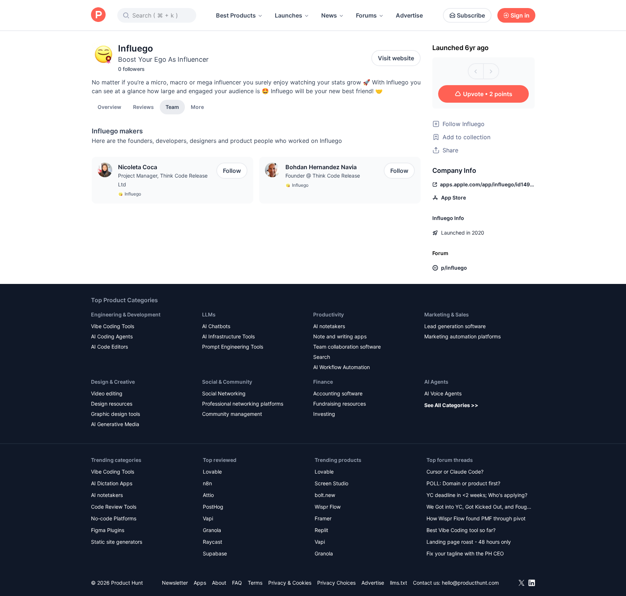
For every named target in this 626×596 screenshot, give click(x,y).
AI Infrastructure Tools (228, 336)
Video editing (106, 393)
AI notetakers (329, 326)
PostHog (213, 507)
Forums (366, 15)
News (329, 15)
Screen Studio (331, 483)
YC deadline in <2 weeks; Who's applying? (476, 495)
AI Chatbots (216, 326)
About (219, 583)
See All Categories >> (451, 405)
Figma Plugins (107, 530)
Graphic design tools (115, 414)
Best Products (236, 15)
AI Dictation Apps (111, 483)
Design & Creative (113, 382)
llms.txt (398, 583)
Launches (288, 15)
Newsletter (175, 583)
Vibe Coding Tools (112, 326)
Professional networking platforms (242, 404)
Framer (323, 518)
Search (321, 357)
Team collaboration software (347, 346)
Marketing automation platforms (462, 336)
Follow (232, 170)
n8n (207, 483)
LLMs (209, 314)
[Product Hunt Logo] (98, 15)
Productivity (328, 314)
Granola (212, 530)
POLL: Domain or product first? (463, 483)
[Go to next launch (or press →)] (491, 71)
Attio (208, 495)
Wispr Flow (328, 507)
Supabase (215, 553)
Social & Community (227, 382)
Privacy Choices (336, 583)
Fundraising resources (339, 404)
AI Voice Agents (443, 393)
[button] (197, 106)
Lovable (212, 471)
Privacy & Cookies (289, 583)
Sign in (520, 15)
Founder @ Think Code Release (322, 175)
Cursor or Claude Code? (454, 471)
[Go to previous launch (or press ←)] (475, 71)
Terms (255, 583)
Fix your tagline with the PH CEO (465, 553)
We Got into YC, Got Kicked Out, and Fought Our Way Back (479, 507)
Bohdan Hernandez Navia (321, 167)
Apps (200, 583)
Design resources (111, 404)
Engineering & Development (125, 314)
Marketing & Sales (446, 314)
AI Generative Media (115, 424)
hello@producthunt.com (470, 583)
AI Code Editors (109, 346)
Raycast (212, 542)
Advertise (409, 15)
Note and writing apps (340, 336)
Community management (232, 414)
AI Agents (436, 382)
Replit (321, 530)
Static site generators (116, 542)
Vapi (208, 518)
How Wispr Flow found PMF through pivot (476, 518)
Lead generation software (455, 326)
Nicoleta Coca (137, 167)
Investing (324, 414)
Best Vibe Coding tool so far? (461, 530)
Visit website (396, 58)
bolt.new (325, 495)
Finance (323, 382)
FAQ (237, 583)
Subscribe (471, 15)
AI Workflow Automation (341, 367)
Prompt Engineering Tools (232, 346)
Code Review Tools (113, 507)
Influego (133, 194)
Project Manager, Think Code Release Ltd (163, 179)
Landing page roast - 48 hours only (468, 542)
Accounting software (338, 393)
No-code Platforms (113, 518)
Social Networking (224, 393)
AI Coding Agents (112, 336)
